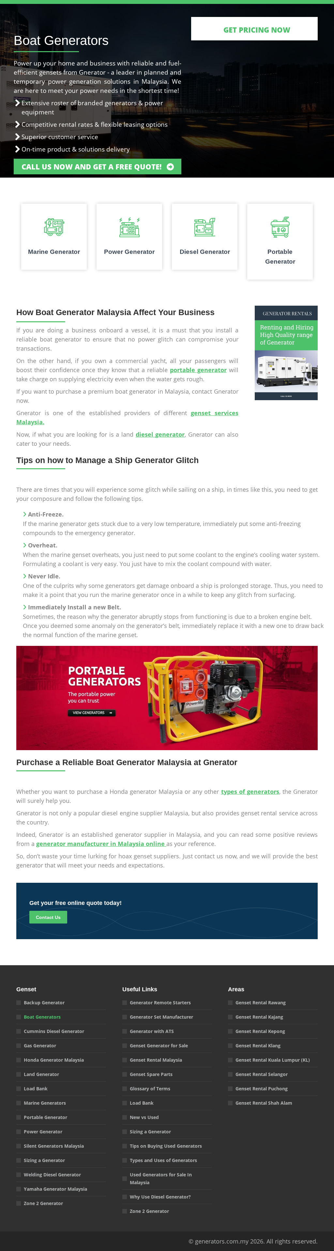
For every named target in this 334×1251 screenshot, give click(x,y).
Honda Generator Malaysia (54, 1060)
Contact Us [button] (48, 917)
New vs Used (144, 1117)
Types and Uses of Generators (163, 1160)
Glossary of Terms (150, 1088)
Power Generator (43, 1131)
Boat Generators (42, 1017)
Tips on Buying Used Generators (166, 1146)
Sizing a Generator (44, 1160)
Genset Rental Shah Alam (263, 1103)
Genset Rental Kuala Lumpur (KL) (272, 1060)
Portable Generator (45, 1117)
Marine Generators (45, 1103)
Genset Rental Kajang (259, 1017)
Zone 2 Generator (43, 1203)
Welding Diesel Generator (52, 1174)
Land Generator (41, 1074)
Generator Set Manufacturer (161, 1017)
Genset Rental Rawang (260, 1002)
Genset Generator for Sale (159, 1045)
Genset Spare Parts (151, 1074)
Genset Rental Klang (258, 1045)
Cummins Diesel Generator (54, 1031)
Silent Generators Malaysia (54, 1146)
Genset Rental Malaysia (156, 1060)
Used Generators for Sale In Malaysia (161, 1178)
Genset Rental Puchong (261, 1088)
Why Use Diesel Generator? (160, 1197)
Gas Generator (40, 1045)
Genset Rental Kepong (260, 1031)
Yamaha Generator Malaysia (55, 1189)
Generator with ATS (152, 1031)
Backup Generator (44, 1002)
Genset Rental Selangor (261, 1074)
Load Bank (36, 1088)
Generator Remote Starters (160, 1002)
